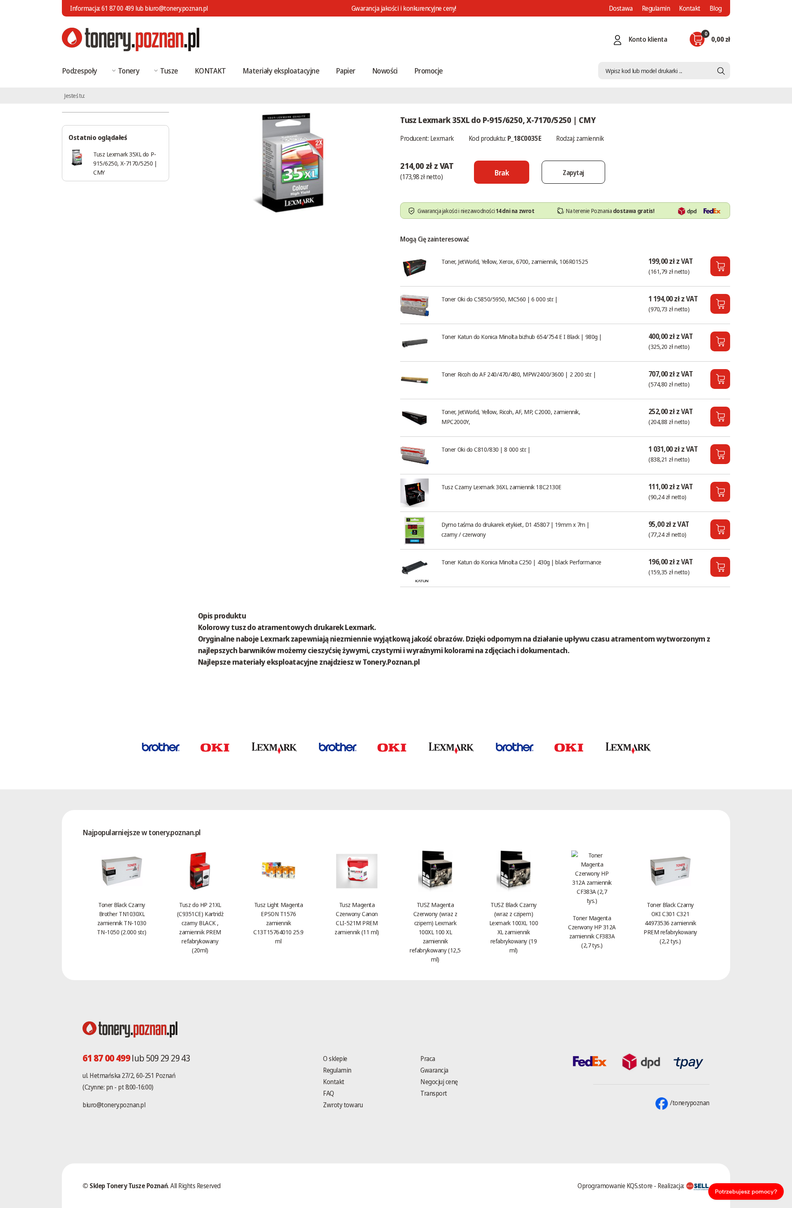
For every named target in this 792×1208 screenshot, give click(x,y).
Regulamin (656, 8)
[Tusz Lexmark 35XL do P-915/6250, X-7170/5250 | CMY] (290, 162)
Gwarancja (434, 1070)
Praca (427, 1058)
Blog (716, 8)
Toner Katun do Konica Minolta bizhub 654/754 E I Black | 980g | (521, 336)
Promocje (428, 71)
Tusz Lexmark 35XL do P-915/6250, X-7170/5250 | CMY (125, 163)
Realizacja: (672, 1185)
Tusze (169, 71)
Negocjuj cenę (439, 1081)
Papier (346, 71)
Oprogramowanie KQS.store (615, 1185)
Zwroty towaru (343, 1104)
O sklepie (335, 1058)
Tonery (129, 71)
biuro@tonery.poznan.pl (113, 1104)
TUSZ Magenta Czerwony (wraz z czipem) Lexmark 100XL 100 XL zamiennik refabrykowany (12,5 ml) (435, 931)
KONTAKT (210, 71)
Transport (433, 1093)
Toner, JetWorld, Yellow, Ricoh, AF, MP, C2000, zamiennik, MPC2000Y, (510, 416)
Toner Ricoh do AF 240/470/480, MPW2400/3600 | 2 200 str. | (518, 374)
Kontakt (689, 8)
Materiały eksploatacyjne (281, 71)
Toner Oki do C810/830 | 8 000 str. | (485, 449)
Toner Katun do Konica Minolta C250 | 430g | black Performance (521, 562)
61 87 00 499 (117, 8)
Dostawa (621, 8)
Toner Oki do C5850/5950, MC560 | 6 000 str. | (499, 299)
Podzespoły (79, 71)
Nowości (385, 71)
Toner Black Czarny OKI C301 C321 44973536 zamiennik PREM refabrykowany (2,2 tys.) (670, 922)
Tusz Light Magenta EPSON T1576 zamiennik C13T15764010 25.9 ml (278, 922)
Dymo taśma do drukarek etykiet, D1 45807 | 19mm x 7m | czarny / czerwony (515, 529)
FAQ (328, 1093)
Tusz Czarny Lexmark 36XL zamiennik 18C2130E (501, 487)
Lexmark (442, 138)
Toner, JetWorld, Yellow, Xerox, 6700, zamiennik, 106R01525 (514, 261)
